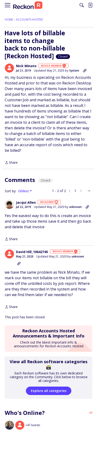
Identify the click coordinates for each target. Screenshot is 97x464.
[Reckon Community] (27, 5)
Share (11, 162)
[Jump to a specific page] (88, 191)
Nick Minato (26, 66)
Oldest (24, 191)
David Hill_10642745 (32, 252)
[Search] (81, 5)
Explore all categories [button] (48, 390)
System (74, 70)
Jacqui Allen (26, 202)
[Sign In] (90, 5)
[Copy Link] (85, 71)
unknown (75, 207)
